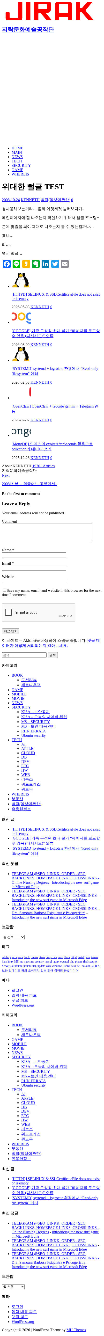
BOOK (17, 675)
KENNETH (30, 200)
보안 (5, 970)
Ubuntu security (33, 735)
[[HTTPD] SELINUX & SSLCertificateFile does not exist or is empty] (21, 286)
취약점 (58, 970)
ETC (25, 766)
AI (23, 744)
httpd (74, 957)
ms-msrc (25, 961)
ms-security (37, 961)
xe (78, 966)
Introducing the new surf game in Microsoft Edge (49, 900)
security (93, 961)
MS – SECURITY (35, 722)
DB (24, 757)
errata (54, 957)
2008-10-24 (11, 200)
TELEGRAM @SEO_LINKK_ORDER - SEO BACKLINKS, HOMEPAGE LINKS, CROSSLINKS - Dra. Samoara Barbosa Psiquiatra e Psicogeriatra (55, 908)
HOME (17, 148)
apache (13, 957)
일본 (43, 970)
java (87, 957)
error (60, 957)
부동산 (17, 799)
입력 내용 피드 (24, 995)
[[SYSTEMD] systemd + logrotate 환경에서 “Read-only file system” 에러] (21, 360)
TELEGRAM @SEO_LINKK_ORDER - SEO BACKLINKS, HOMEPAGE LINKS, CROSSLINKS (54, 893)
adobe (5, 957)
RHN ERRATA (33, 731)
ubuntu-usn (30, 966)
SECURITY (21, 165)
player (78, 961)
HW (24, 770)
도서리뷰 (29, 680)
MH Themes (76, 1330)
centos (34, 957)
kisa (4, 961)
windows (57, 966)
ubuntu (18, 966)
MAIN (17, 152)
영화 (24, 970)
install (81, 957)
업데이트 (14, 970)
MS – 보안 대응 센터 (38, 726)
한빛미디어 (71, 970)
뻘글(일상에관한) (55, 200)
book (27, 957)
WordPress (69, 966)
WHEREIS (20, 174)
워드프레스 (31, 784)
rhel (85, 961)
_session (85, 966)
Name (7, 550)
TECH (17, 161)
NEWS (17, 157)
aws (20, 957)
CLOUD (28, 753)
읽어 (50, 970)
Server (5, 966)
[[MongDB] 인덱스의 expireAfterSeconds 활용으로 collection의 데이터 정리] (21, 435)
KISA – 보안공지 (35, 712)
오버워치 (34, 970)
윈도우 (27, 789)
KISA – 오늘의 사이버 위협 (44, 717)
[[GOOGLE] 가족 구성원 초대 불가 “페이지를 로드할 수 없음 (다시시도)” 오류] (21, 322)
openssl (64, 961)
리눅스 (27, 779)
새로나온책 (31, 685)
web (48, 966)
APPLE (27, 748)
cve (48, 957)
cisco (42, 957)
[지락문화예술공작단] (50, 18)
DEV (25, 761)
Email (7, 563)
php (72, 961)
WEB (25, 775)
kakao (94, 957)
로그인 (17, 990)
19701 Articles (43, 466)
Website (8, 577)
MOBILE (19, 694)
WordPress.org (23, 1005)
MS (16, 961)
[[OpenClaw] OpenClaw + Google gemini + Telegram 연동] (21, 398)
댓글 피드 (20, 1000)
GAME (17, 170)
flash (67, 957)
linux (10, 961)
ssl (12, 966)
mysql (48, 961)
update (41, 966)
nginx (56, 961)
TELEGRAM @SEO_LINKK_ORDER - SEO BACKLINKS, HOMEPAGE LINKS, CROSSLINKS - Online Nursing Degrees (55, 878)
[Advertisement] (52, 90)
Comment (9, 521)
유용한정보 (21, 809)
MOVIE (18, 698)
